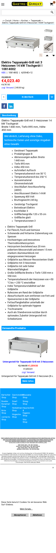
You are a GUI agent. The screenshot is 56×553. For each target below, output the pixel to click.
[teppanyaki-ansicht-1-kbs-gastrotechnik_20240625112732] (48, 47)
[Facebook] (4, 106)
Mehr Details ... (26, 509)
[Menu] (2, 4)
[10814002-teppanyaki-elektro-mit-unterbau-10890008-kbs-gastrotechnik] (48, 38)
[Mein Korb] (51, 4)
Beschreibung (9, 115)
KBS (3, 72)
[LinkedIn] (11, 106)
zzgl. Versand (7, 87)
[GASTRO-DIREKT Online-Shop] (27, 4)
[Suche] (52, 12)
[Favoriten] (52, 97)
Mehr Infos (28, 381)
